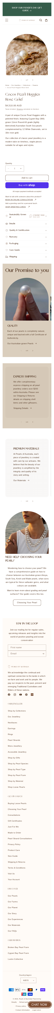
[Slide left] (21, 80)
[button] (7, 20)
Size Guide (13, 856)
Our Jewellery (16, 85)
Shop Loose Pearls (16, 787)
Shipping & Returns (16, 862)
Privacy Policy (14, 844)
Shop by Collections (17, 711)
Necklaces (12, 723)
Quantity (8, 163)
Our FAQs (12, 931)
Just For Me (13, 827)
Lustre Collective (15, 959)
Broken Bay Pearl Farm (18, 947)
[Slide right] (33, 80)
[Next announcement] (46, 9)
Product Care (14, 850)
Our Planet (13, 907)
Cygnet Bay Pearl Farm (18, 953)
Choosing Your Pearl (27, 602)
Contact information (23, 1010)
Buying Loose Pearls (17, 803)
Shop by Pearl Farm (17, 775)
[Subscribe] (43, 654)
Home (7, 85)
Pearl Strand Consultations (20, 838)
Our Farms (13, 902)
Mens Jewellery (15, 746)
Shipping (20, 109)
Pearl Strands (14, 740)
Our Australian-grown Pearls (20, 343)
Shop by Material (15, 781)
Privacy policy (21, 1006)
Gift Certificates (15, 821)
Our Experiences (15, 919)
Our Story (12, 913)
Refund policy (24, 1002)
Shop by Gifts (14, 758)
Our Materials (19, 480)
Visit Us (11, 874)
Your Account (14, 879)
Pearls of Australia (25, 999)
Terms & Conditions (16, 868)
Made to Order (14, 833)
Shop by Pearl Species (18, 764)
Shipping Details (20, 408)
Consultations (14, 815)
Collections (26, 85)
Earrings (11, 728)
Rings (10, 734)
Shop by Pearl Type (17, 769)
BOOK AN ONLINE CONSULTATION (19, 200)
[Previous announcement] (7, 9)
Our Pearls (13, 896)
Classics (35, 85)
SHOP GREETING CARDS (15, 207)
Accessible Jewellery (17, 752)
